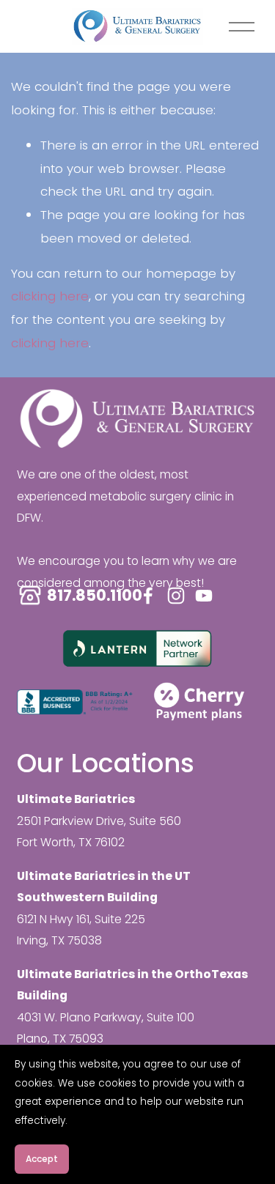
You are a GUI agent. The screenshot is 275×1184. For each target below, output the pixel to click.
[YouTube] (204, 595)
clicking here (50, 296)
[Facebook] (148, 595)
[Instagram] (176, 595)
